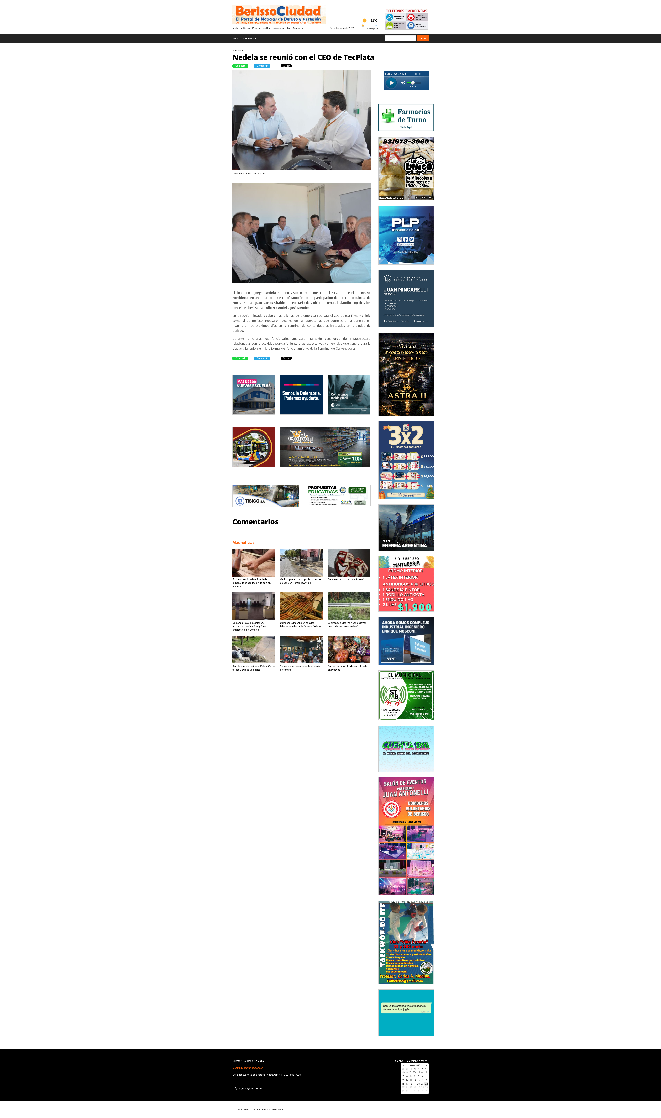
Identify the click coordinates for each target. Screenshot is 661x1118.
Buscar (423, 38)
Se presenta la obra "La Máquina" (346, 579)
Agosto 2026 (415, 1065)
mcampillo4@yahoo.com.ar (247, 1068)
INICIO (235, 38)
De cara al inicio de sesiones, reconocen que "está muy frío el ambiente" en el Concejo (249, 626)
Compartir (240, 65)
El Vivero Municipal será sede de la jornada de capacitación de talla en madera (251, 583)
